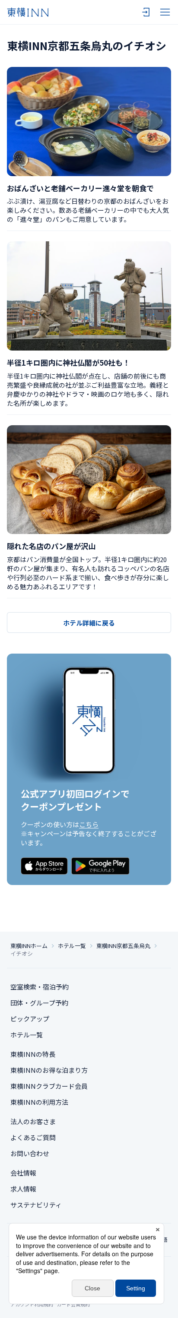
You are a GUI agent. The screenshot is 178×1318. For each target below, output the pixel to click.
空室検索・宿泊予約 (39, 986)
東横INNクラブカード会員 (49, 1085)
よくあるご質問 (33, 1137)
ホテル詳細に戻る (89, 622)
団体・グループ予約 (39, 1002)
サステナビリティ (36, 1204)
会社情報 (23, 1172)
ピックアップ (29, 1018)
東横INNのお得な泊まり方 (49, 1070)
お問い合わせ (29, 1153)
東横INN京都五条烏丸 (123, 946)
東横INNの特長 (32, 1054)
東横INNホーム (29, 946)
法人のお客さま (33, 1121)
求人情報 (23, 1188)
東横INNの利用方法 (39, 1101)
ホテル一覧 (72, 946)
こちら (89, 824)
